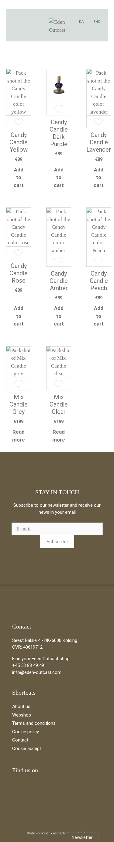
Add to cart (19, 177)
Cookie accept (26, 748)
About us (21, 706)
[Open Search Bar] (35, 22)
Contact (20, 740)
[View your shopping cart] (26, 22)
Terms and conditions (34, 723)
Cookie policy (25, 732)
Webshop (21, 715)
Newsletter (82, 837)
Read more (18, 436)
